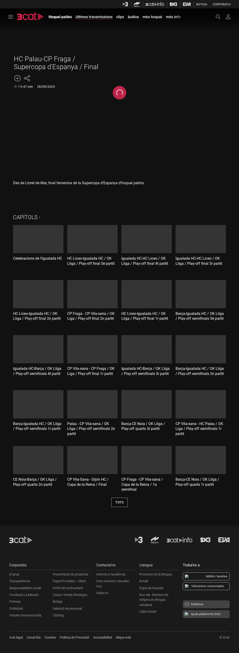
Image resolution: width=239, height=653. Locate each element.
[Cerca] (220, 17)
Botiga (201, 4)
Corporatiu (222, 4)
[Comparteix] (27, 78)
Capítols (25, 217)
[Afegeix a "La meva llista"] (17, 78)
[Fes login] (228, 17)
